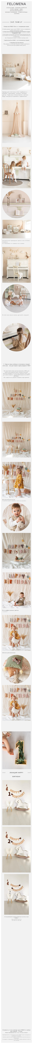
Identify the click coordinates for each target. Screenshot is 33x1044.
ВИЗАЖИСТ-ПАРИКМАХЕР (11, 12)
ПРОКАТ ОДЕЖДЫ (14, 9)
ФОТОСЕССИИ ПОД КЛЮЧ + (16, 10)
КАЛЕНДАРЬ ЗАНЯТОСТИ (21, 7)
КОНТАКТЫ (16, 13)
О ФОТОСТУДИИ (10, 7)
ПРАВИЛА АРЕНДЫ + (23, 12)
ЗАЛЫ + (21, 9)
